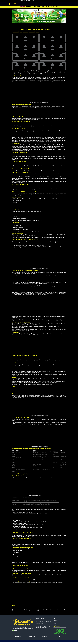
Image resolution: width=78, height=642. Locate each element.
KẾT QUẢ (43, 6)
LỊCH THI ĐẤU (34, 6)
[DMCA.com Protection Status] (23, 630)
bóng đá (19, 118)
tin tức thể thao (60, 395)
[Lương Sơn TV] (12, 4)
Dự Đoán (38, 6)
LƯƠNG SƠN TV (22, 6)
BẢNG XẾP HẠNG (28, 6)
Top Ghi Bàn (47, 6)
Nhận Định (52, 6)
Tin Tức (57, 6)
